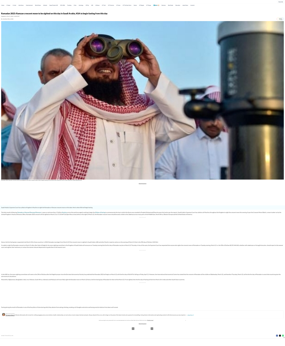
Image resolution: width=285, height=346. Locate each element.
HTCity (87, 5)
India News (21, 5)
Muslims (64, 212)
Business (164, 5)
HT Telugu (148, 5)
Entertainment (29, 5)
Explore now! (150, 320)
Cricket (14, 5)
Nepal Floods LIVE (53, 5)
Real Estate (170, 5)
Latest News (185, 5)
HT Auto (118, 5)
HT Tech (104, 5)
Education (177, 5)
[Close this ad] (284, 337)
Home (2, 5)
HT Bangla (141, 5)
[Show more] (185, 320)
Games (135, 5)
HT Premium (111, 5)
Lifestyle (45, 5)
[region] (142, 9)
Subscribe (280, 1)
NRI (92, 5)
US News (97, 5)
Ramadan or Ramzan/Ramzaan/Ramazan (29, 212)
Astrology (81, 5)
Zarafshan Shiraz (10, 315)
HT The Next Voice (127, 5)
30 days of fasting (100, 212)
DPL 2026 (62, 5)
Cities (75, 5)
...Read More (190, 315)
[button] (133, 328)
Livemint (192, 5)
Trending (69, 5)
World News (38, 5)
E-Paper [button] (8, 5)
